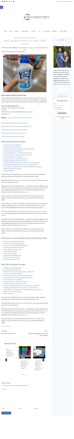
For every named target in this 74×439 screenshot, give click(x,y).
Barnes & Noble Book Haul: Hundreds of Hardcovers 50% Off (16, 126)
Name (3, 408)
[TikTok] (9, 1)
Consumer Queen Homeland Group (11, 146)
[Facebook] (2, 1)
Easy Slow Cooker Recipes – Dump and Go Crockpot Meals (17, 152)
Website (36, 408)
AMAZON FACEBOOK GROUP (24, 180)
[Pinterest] (7, 1)
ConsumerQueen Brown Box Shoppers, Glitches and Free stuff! (18, 148)
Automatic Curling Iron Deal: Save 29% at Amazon (13, 133)
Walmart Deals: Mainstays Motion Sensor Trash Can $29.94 (38, 333)
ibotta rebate (25, 111)
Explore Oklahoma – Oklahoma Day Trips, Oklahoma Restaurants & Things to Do (23, 166)
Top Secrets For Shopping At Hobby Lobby (13, 241)
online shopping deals (33, 211)
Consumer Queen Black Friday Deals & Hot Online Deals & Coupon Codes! (21, 162)
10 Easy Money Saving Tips (10, 251)
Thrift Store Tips (23, 192)
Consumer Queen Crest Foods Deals (12, 144)
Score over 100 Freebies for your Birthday (13, 247)
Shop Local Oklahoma (8, 170)
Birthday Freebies (26, 197)
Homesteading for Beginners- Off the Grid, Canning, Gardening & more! (20, 164)
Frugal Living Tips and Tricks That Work (13, 150)
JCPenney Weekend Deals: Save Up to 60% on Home (14, 123)
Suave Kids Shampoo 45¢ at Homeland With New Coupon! (24, 364)
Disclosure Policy (31, 47)
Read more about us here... (64, 84)
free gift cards (41, 205)
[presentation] (25, 352)
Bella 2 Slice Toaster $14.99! (8, 332)
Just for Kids (46, 31)
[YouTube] (14, 1)
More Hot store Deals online (10, 245)
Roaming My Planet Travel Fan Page (12, 168)
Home (5, 31)
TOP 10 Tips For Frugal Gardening (11, 257)
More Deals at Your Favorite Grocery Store (13, 243)
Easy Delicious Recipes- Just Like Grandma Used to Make (17, 154)
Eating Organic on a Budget (10, 253)
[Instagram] (5, 1)
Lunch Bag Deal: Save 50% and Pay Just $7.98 (12, 136)
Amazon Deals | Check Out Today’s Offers (20, 117)
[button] (1, 7)
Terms (61, 96)
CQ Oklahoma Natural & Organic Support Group (15, 160)
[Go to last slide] (6, 360)
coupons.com (43, 100)
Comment (4, 389)
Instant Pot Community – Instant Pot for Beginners (15, 158)
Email (20, 408)
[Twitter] (11, 1)
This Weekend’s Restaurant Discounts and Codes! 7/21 (10, 352)
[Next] (43, 360)
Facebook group (61, 1)
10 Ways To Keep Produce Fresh (11, 259)
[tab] (22, 374)
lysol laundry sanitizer (6, 326)
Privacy (65, 96)
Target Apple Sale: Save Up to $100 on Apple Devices (14, 129)
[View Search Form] (70, 31)
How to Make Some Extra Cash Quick (12, 249)
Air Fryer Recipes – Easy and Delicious (12, 156)
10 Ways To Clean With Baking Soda (12, 255)
